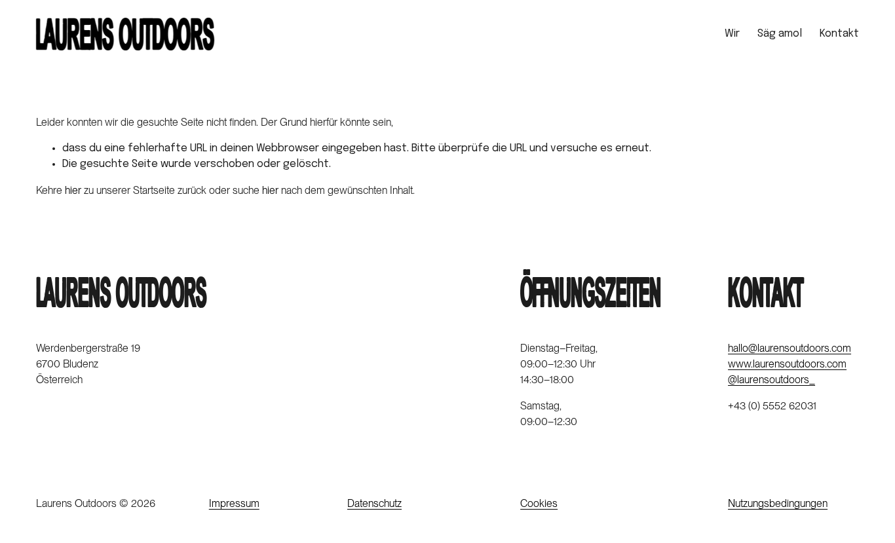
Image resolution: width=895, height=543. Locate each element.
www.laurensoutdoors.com (787, 364)
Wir (732, 33)
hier (73, 190)
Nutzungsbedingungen (778, 503)
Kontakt (839, 33)
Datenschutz (374, 503)
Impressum (234, 503)
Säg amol (779, 33)
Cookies (539, 503)
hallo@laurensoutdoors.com (789, 348)
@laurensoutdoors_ (771, 379)
